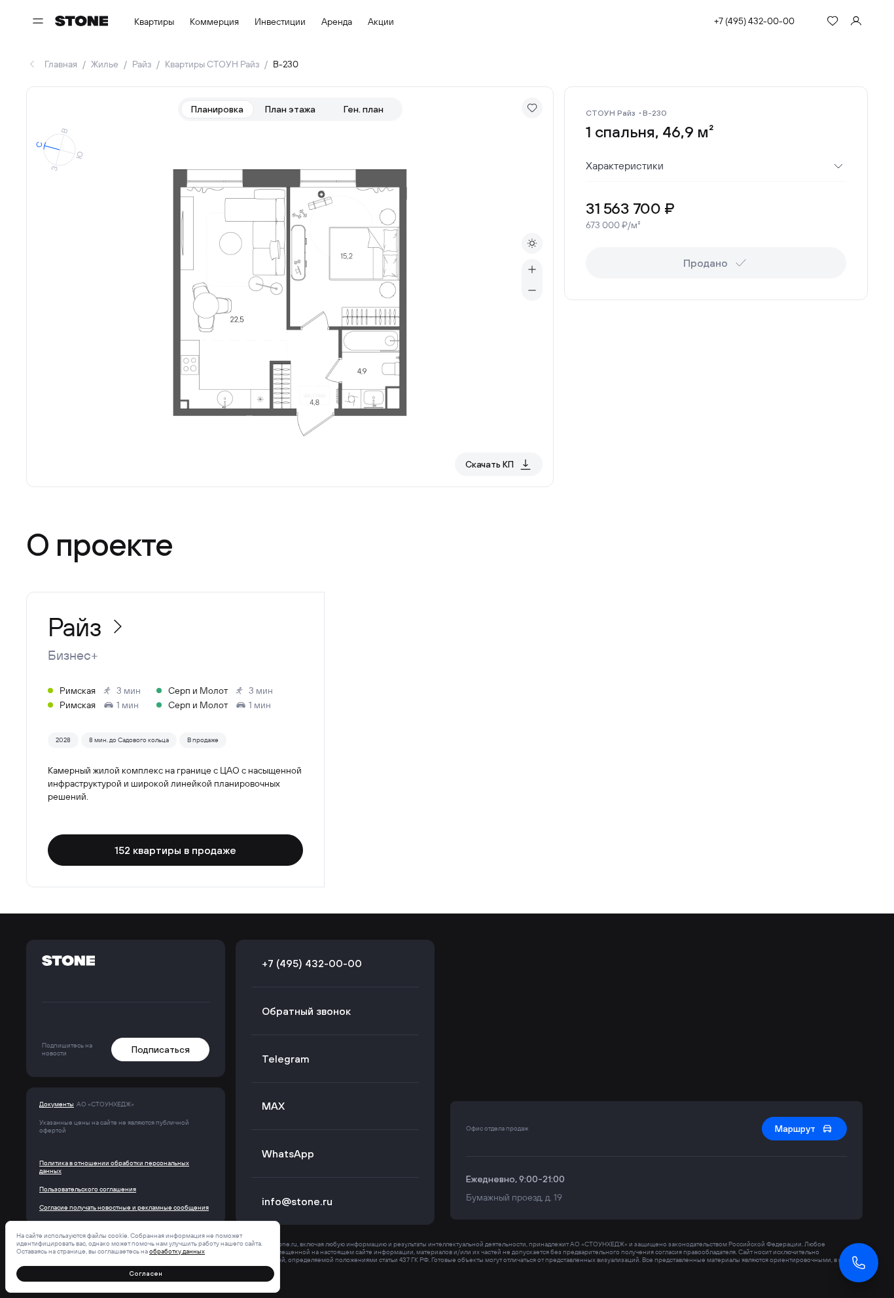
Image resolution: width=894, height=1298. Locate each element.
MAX (273, 1106)
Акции (381, 21)
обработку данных (177, 1251)
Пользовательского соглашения (87, 1189)
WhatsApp (288, 1153)
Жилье (104, 64)
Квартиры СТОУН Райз (212, 64)
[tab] (217, 109)
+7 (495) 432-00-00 (754, 21)
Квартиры (154, 21)
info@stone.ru (297, 1201)
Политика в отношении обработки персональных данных (114, 1167)
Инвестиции (280, 21)
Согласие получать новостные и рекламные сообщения (124, 1208)
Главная (61, 64)
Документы (56, 1104)
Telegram (286, 1059)
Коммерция (214, 21)
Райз (141, 64)
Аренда (336, 21)
